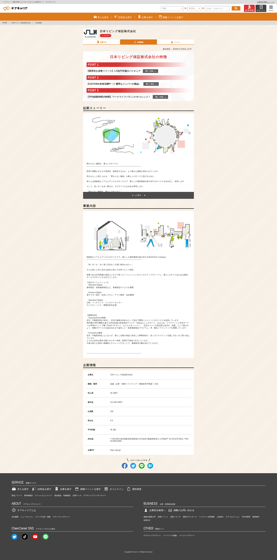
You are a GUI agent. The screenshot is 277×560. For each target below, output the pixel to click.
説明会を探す (44, 489)
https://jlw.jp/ (115, 450)
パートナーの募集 (170, 536)
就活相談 (57, 495)
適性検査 (136, 489)
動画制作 (255, 517)
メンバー (177, 42)
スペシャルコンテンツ (43, 495)
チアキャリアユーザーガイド (94, 495)
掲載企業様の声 (150, 517)
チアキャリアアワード (152, 536)
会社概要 (15, 517)
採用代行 (147, 520)
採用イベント (163, 517)
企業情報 (140, 42)
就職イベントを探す (90, 489)
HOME (4, 23)
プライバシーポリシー (61, 517)
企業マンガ (77, 495)
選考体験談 (28, 495)
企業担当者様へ (265, 2)
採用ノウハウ (175, 517)
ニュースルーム (27, 517)
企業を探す (66, 489)
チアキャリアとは (26, 510)
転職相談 (66, 495)
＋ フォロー (105, 35)
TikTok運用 (246, 517)
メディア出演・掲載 (42, 517)
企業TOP (103, 42)
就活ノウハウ (17, 495)
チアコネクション (233, 517)
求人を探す (23, 489)
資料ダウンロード (190, 517)
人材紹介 (220, 517)
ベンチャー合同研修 (207, 517)
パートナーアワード (187, 536)
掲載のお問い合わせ (184, 510)
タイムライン (116, 489)
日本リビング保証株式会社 (21, 23)
